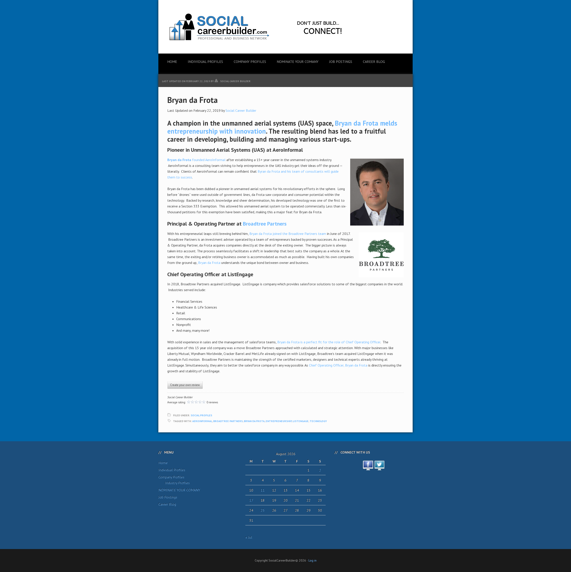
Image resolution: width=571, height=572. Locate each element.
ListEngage (300, 421)
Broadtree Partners (265, 223)
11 (263, 490)
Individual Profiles (171, 470)
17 (251, 500)
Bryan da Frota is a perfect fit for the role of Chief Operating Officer (328, 342)
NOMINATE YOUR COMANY (179, 490)
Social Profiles (201, 415)
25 (263, 510)
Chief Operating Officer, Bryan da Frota (338, 365)
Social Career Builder (241, 110)
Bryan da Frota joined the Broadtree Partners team (287, 233)
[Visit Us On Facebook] (368, 468)
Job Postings (167, 497)
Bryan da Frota (179, 160)
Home (163, 462)
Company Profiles (171, 477)
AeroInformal (202, 421)
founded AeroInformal (208, 160)
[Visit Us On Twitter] (379, 468)
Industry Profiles (177, 483)
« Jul (248, 537)
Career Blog (167, 504)
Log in (312, 560)
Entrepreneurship (279, 421)
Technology (318, 421)
